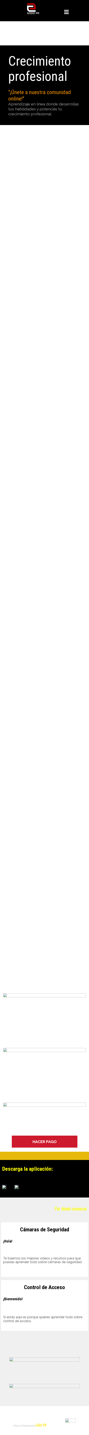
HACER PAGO (44, 1141)
